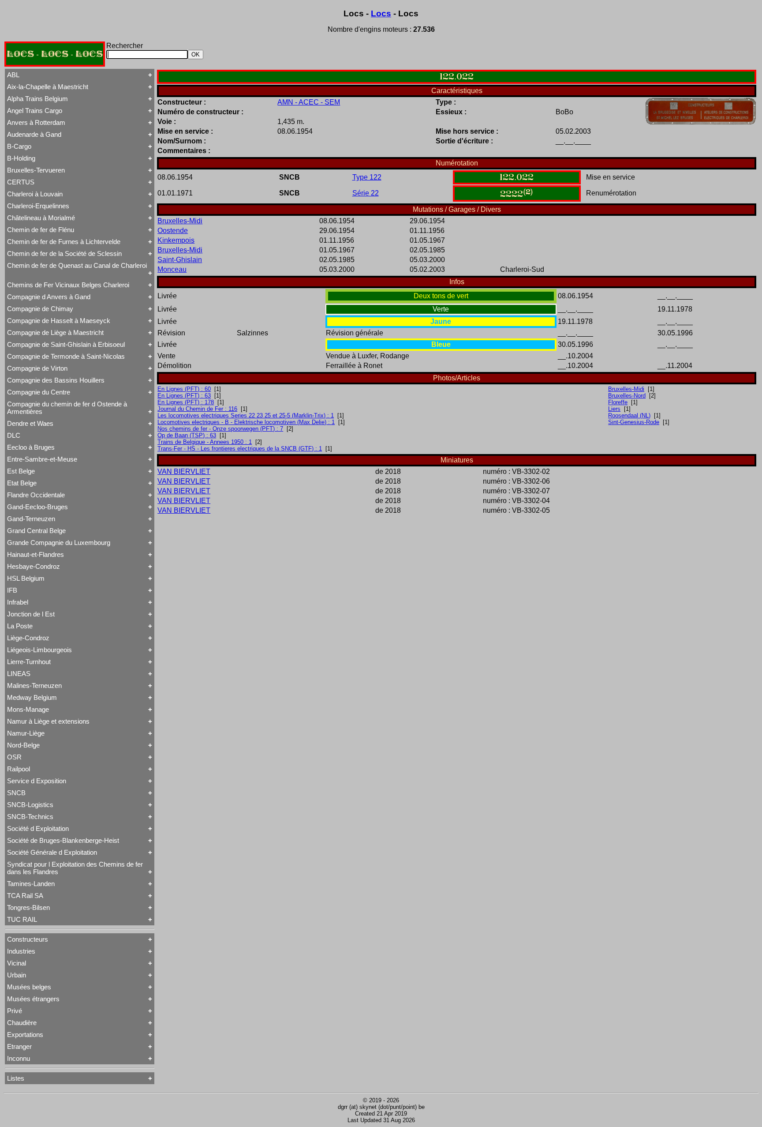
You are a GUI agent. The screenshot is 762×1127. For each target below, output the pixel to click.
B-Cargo (19, 146)
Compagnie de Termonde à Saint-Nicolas (66, 356)
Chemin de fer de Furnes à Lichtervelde (63, 241)
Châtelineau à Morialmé (41, 218)
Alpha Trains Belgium (37, 98)
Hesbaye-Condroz (33, 566)
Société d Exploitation (38, 828)
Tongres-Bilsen (28, 907)
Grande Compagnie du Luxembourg (58, 542)
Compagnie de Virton (37, 368)
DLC (13, 435)
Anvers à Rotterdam (36, 122)
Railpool (18, 769)
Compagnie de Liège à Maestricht (55, 332)
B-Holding (21, 158)
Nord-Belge (23, 745)
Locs (381, 13)
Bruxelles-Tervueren (36, 170)
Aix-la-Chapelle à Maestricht (47, 86)
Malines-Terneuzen (34, 685)
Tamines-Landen (31, 883)
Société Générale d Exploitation (52, 852)
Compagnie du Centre (38, 392)
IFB (12, 590)
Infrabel (17, 602)
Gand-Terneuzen (31, 518)
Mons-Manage (28, 709)
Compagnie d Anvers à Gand (48, 297)
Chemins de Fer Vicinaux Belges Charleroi (68, 285)
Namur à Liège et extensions (48, 721)
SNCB (16, 792)
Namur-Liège (26, 733)
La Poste (20, 626)
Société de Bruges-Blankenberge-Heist (63, 840)
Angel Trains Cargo (34, 110)
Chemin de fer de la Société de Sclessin (64, 253)
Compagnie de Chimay (40, 308)
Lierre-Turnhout (29, 661)
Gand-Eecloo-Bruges (37, 507)
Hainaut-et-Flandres (35, 554)
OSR (14, 757)
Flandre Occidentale (36, 495)
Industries (21, 951)
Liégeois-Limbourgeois (39, 650)
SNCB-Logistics (30, 804)
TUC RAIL (22, 919)
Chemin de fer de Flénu (40, 229)
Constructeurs (27, 939)
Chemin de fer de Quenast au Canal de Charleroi (77, 265)
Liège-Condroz (28, 638)
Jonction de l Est (31, 614)
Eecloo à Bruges (31, 447)
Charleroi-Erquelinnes (38, 206)
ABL (13, 75)
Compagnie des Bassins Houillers (56, 380)
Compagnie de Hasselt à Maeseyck (58, 320)
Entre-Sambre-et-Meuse (42, 459)
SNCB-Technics (30, 816)
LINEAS (18, 673)
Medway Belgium (32, 697)
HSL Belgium (26, 578)
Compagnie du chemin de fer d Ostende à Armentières (67, 407)
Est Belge (21, 471)
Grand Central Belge (36, 530)
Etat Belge (22, 483)
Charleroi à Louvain (35, 194)
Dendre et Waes (30, 423)
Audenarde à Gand (34, 134)
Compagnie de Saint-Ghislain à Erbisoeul (66, 344)
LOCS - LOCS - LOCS (55, 54)
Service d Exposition (36, 781)
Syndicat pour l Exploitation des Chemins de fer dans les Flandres (75, 867)
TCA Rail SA (25, 895)
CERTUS (20, 182)
